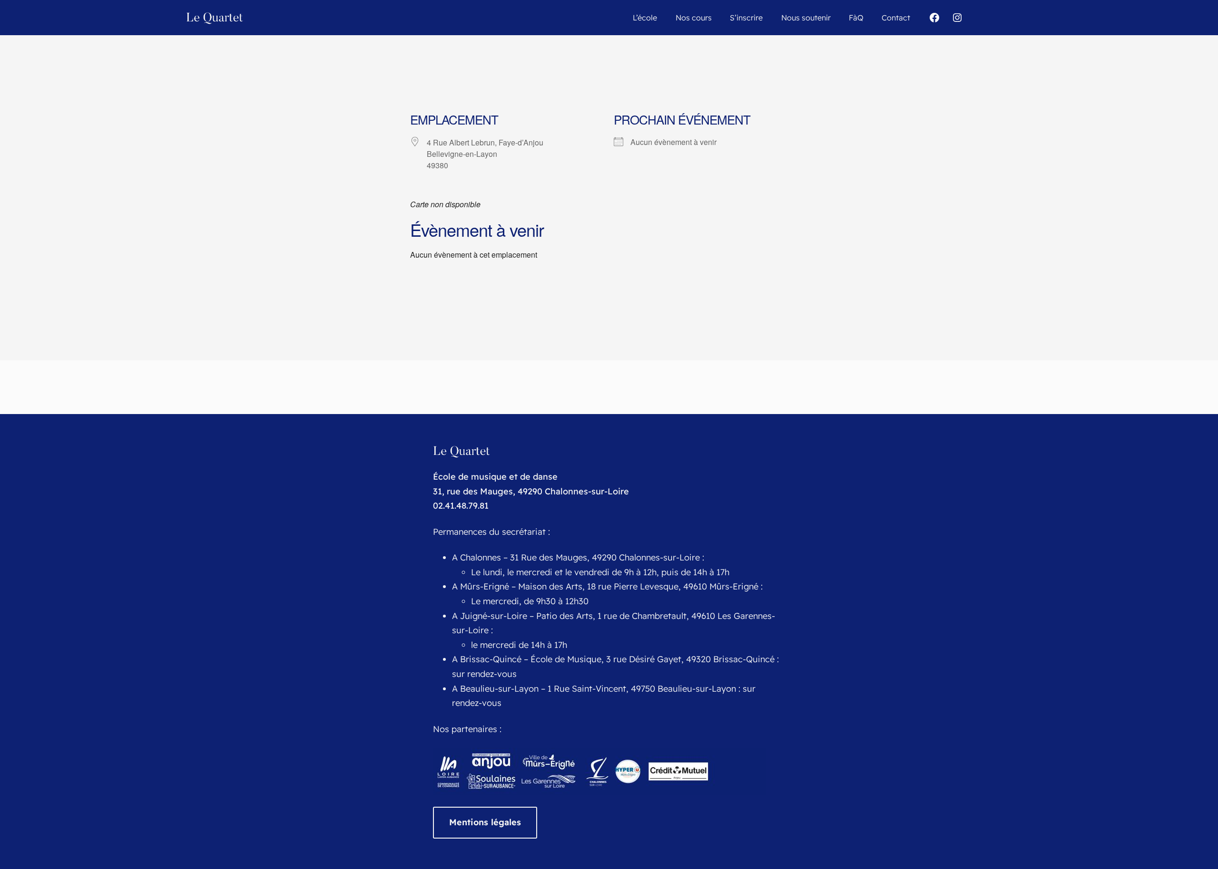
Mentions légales (485, 822)
